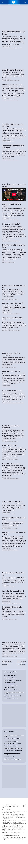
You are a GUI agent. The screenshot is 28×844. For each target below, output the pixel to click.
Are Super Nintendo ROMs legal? (11, 689)
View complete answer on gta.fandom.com (10, 159)
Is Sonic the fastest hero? (10, 682)
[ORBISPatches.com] (13, 2)
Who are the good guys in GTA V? (12, 738)
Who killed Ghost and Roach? (11, 698)
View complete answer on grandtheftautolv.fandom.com (12, 402)
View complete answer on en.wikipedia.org (10, 100)
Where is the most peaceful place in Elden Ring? (14, 735)
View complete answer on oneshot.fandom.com (11, 330)
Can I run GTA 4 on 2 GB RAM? (11, 685)
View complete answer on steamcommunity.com (11, 603)
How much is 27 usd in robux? (11, 741)
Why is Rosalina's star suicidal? (11, 746)
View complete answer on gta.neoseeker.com (10, 80)
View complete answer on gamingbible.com (10, 478)
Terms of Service (13, 839)
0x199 (11, 806)
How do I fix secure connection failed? (13, 680)
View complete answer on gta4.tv (8, 587)
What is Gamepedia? (9, 756)
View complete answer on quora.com (9, 367)
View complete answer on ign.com (8, 141)
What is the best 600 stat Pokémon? (12, 695)
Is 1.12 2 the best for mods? (10, 677)
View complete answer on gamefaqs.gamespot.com (12, 47)
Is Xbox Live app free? (9, 687)
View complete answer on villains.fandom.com (11, 241)
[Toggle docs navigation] (2, 2)
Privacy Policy (5, 839)
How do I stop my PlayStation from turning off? (12, 753)
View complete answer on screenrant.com (10, 549)
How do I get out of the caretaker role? (13, 750)
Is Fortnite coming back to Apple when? (13, 748)
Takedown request (6, 46)
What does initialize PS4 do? (10, 675)
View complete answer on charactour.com (10, 386)
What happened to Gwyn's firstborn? (12, 743)
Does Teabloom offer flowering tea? (12, 759)
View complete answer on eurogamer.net (10, 528)
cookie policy (9, 835)
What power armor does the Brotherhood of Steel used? (13, 692)
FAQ (21, 839)
